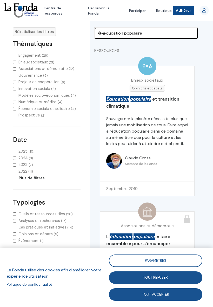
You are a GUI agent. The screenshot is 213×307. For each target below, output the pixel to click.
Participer (137, 10)
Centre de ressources (53, 11)
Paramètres (155, 260)
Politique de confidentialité (29, 284)
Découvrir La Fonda (99, 11)
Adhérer (183, 10)
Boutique (164, 10)
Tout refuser (155, 277)
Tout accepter (155, 294)
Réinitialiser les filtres (34, 31)
